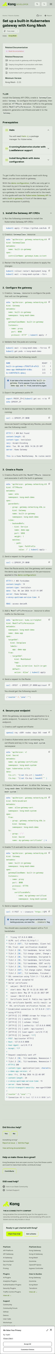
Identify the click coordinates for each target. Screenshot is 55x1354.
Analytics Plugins (10, 1281)
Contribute (9, 1171)
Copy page (10, 31)
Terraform (33, 1288)
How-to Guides (13, 15)
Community (7, 1304)
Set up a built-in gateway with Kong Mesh (25, 60)
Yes (6, 1133)
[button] (49, 227)
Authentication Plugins (12, 1284)
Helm (23, 136)
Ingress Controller (36, 1268)
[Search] (37, 4)
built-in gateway (15, 198)
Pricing (6, 1268)
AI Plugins (7, 1277)
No (14, 1133)
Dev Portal (7, 1265)
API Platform (8, 1250)
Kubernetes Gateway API (37, 195)
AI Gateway (7, 1257)
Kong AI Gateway (36, 1254)
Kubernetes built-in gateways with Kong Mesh (27, 73)
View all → (7, 1295)
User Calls (7, 1319)
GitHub (6, 1312)
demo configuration (20, 183)
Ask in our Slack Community (17, 1186)
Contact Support (12, 1190)
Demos (6, 1315)
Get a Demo (31, 1234)
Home (5, 15)
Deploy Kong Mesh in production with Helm (26, 64)
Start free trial (14, 1234)
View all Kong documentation (14, 1148)
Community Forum (10, 1308)
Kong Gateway (35, 1250)
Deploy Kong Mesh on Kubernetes (22, 68)
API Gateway (8, 1254)
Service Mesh (8, 1261)
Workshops (7, 1322)
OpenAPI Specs (35, 1265)
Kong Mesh (12, 36)
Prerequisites (10, 122)
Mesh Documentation (16, 51)
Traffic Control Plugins (12, 1292)
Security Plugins (9, 1288)
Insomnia (32, 1261)
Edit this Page (23, 1143)
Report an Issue (9, 1143)
